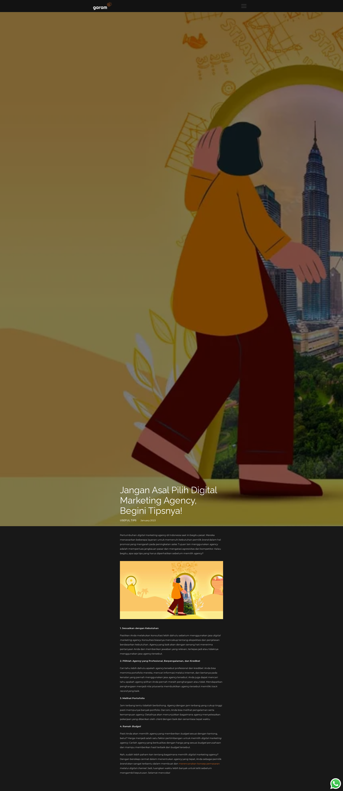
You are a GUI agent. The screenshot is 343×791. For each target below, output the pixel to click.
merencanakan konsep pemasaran (199, 763)
